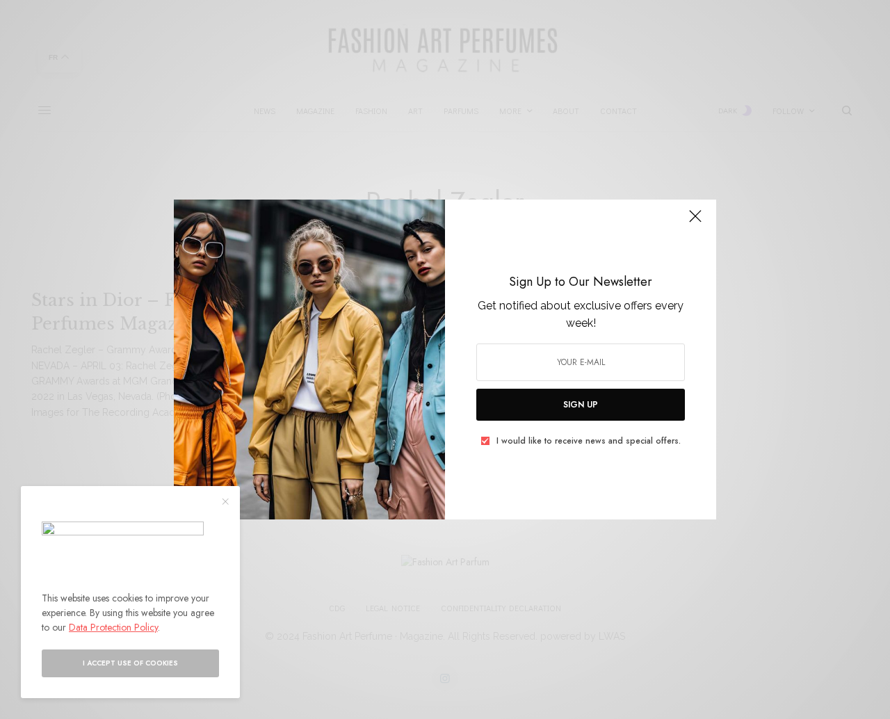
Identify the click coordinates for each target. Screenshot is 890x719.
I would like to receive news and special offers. (588, 441)
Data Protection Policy (113, 627)
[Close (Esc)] (695, 222)
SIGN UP (580, 404)
